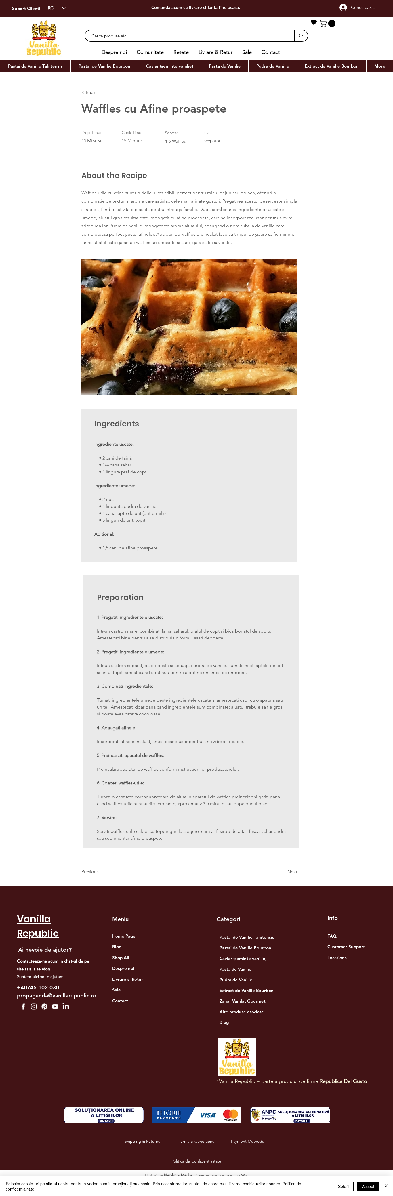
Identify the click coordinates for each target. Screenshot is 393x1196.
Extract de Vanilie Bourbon (247, 990)
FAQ (332, 936)
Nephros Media (178, 1175)
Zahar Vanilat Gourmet (243, 1001)
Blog (224, 1022)
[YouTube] (55, 1006)
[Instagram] (34, 1006)
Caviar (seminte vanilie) (243, 958)
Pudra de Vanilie (236, 979)
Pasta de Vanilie (235, 969)
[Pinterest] (44, 1006)
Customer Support (346, 946)
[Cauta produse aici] (301, 35)
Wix (244, 1175)
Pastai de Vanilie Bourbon (245, 948)
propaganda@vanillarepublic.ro (56, 995)
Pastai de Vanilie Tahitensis (247, 937)
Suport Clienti (26, 8)
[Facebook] (23, 1006)
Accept (368, 1186)
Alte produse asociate (242, 1011)
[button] (328, 23)
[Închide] (386, 1186)
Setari (343, 1186)
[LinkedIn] (66, 1006)
